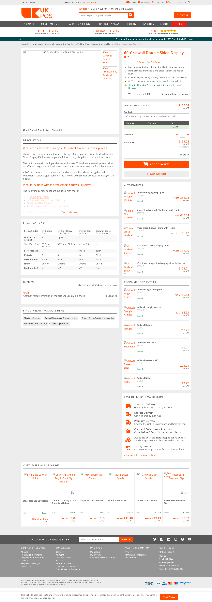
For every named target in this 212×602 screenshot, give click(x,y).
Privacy (128, 552)
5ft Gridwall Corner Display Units (153, 245)
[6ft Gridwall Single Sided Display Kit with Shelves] (130, 268)
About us (25, 552)
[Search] (131, 15)
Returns (59, 560)
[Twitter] (154, 539)
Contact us (26, 566)
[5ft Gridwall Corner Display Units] (130, 250)
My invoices (95, 555)
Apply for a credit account (102, 557)
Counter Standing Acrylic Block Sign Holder (64, 501)
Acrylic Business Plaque (91, 500)
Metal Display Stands (60, 323)
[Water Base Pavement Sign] (176, 484)
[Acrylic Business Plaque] (92, 484)
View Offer (142, 39)
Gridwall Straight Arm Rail (149, 307)
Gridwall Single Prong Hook (150, 289)
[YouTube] (189, 539)
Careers (24, 560)
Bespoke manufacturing (32, 557)
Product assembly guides (68, 569)
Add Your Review (153, 62)
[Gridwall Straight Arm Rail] (130, 312)
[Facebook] (161, 539)
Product (128, 112)
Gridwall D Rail (144, 378)
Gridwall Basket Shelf (147, 360)
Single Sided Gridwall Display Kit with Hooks (158, 210)
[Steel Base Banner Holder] (35, 484)
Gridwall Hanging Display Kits (151, 192)
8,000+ (163, 32)
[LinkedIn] (168, 539)
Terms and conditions (135, 555)
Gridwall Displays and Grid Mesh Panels (61, 44)
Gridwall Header (145, 325)
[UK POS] (48, 13)
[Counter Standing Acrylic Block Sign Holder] (64, 484)
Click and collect (63, 557)
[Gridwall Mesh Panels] (148, 484)
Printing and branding (31, 555)
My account (95, 552)
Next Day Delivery (106, 32)
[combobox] (106, 15)
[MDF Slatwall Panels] (120, 484)
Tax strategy (130, 557)
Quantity (128, 134)
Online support (166, 552)
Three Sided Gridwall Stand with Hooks (156, 228)
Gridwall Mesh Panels (146, 500)
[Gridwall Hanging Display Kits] (130, 197)
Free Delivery (48, 32)
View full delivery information (140, 455)
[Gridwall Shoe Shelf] (130, 347)
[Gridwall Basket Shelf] (130, 365)
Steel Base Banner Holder (35, 500)
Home (23, 44)
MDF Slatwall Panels (117, 500)
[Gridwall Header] (130, 329)
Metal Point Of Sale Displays (35, 323)
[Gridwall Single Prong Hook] (130, 294)
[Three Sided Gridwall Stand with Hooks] (130, 232)
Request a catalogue (31, 563)
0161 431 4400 (28, 2)
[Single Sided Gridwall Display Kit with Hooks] (130, 214)
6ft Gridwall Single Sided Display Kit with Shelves (161, 263)
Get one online (89, 2)
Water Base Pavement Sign (175, 501)
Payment (60, 555)
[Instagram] (175, 539)
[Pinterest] (182, 539)
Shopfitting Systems (35, 44)
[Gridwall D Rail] (130, 382)
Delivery (59, 552)
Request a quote (63, 563)
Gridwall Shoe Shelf (146, 342)
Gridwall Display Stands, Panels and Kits (94, 44)
